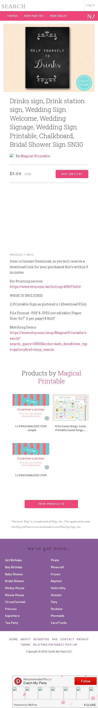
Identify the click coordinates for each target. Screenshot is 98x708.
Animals (56, 595)
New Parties (34, 15)
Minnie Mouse (14, 595)
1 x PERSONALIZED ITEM (30, 475)
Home (13, 639)
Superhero (12, 615)
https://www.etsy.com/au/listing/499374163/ (45, 286)
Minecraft (57, 567)
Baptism (56, 581)
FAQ (55, 639)
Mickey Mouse (14, 588)
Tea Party (11, 623)
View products (51, 503)
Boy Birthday (13, 567)
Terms (26, 644)
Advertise (41, 639)
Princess (11, 609)
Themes (12, 15)
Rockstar (57, 609)
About (26, 639)
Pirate (55, 560)
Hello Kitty (58, 588)
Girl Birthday (13, 560)
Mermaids (57, 615)
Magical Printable (35, 156)
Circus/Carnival (15, 602)
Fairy (54, 602)
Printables (58, 15)
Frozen (55, 574)
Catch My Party (49, 5)
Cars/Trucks (59, 623)
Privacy (83, 639)
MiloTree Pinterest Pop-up (55, 644)
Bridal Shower (14, 581)
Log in (90, 5)
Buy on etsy (72, 174)
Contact (67, 639)
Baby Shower (14, 574)
